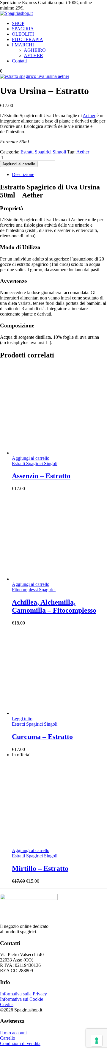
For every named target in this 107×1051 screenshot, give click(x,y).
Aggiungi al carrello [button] (30, 458)
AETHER (33, 55)
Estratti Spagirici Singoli (43, 151)
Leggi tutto (22, 718)
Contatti (19, 60)
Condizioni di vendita (20, 1043)
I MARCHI (23, 44)
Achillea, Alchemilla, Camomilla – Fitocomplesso (54, 606)
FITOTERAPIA (27, 39)
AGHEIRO (35, 50)
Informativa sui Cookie (21, 999)
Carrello (7, 1038)
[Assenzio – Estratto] (56, 452)
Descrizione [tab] (23, 174)
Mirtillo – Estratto (40, 868)
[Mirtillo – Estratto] (56, 845)
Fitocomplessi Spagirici (34, 589)
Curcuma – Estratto (42, 737)
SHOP (18, 23)
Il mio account (13, 1032)
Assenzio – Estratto (41, 476)
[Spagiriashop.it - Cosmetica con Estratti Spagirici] (16, 13)
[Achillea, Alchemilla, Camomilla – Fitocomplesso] (56, 578)
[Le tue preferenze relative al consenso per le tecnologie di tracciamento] (96, 1040)
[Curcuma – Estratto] (56, 713)
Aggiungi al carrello (18, 164)
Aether (89, 115)
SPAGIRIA (23, 28)
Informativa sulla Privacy (23, 993)
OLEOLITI (23, 34)
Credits (6, 1004)
